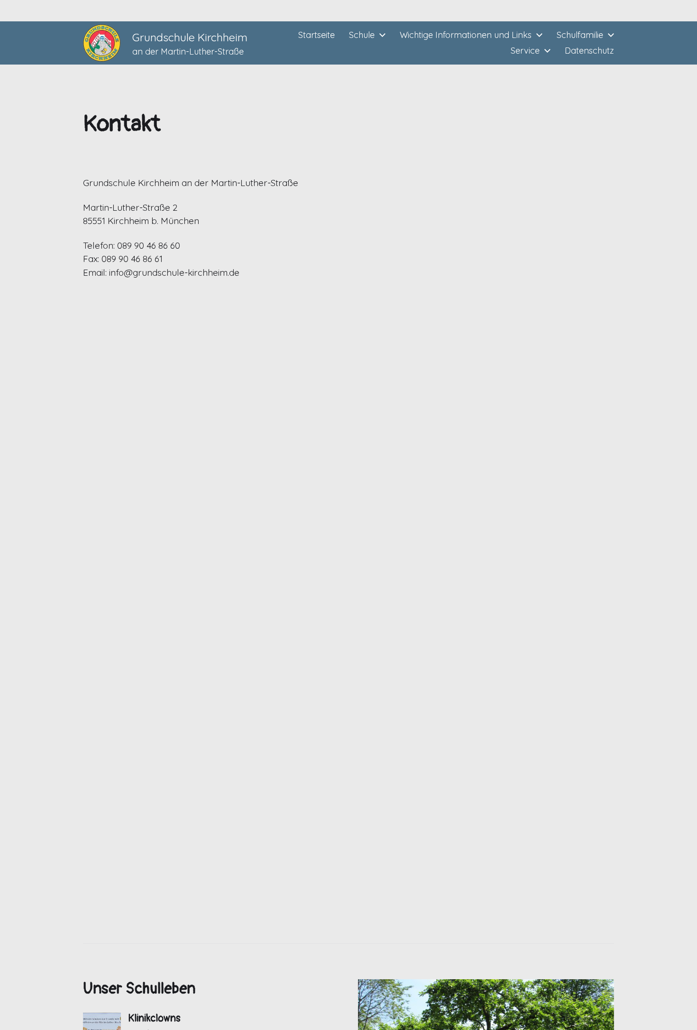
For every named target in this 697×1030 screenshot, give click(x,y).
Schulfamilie (580, 35)
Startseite (316, 35)
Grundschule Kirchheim (190, 37)
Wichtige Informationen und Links (466, 35)
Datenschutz (589, 51)
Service (525, 51)
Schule (362, 35)
